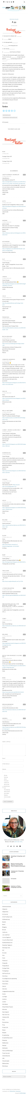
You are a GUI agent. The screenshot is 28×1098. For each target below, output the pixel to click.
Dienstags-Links (6, 947)
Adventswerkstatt (6, 906)
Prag (3, 1024)
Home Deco (5, 983)
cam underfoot (5, 934)
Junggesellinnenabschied (8, 991)
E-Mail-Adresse (6, 763)
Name (4, 758)
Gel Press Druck (6, 973)
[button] (4, 111)
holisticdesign (23, 1093)
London (4, 1001)
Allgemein (4, 909)
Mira (4, 677)
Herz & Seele (5, 981)
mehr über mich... (18, 841)
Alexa (4, 535)
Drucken (4, 952)
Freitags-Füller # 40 (7, 161)
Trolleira (5, 570)
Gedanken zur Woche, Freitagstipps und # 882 (16, 886)
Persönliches (5, 1022)
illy (3, 259)
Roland (4, 519)
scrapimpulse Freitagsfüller (10, 117)
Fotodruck (4, 960)
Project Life (5, 1027)
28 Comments (5, 122)
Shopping (4, 1040)
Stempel (4, 1045)
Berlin (3, 924)
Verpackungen (5, 1061)
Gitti (4, 201)
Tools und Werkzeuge (7, 1050)
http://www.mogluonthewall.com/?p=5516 (12, 581)
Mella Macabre (7, 410)
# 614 (3, 151)
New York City (5, 1014)
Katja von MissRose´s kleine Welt (12, 656)
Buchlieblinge (7, 336)
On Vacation (13, 878)
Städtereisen (5, 1043)
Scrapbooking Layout (7, 1037)
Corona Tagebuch (6, 937)
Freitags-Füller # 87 (7, 156)
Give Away (4, 976)
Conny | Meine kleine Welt (11, 430)
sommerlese (6, 452)
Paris (3, 1019)
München (4, 1009)
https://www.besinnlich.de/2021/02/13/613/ (13, 692)
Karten (4, 994)
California (4, 932)
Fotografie (4, 963)
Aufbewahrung (6, 919)
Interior (4, 986)
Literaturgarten (8, 588)
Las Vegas (4, 996)
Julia (4, 296)
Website (4, 769)
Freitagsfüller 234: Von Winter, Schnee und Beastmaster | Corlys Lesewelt (13, 605)
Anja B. (4, 391)
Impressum (18, 1091)
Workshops (5, 1066)
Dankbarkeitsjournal (7, 942)
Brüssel (4, 929)
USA (3, 1058)
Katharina (6, 241)
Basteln (4, 922)
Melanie (5, 634)
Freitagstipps (5, 970)
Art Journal (5, 914)
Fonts (3, 958)
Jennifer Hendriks (8, 359)
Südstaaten (5, 1048)
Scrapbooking (5, 1035)
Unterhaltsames (6, 1055)
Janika (4, 276)
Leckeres (4, 999)
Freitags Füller (14, 19)
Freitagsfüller (6, 115)
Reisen (4, 1030)
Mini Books (5, 1004)
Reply (24, 174)
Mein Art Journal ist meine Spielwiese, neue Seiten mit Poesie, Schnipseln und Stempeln (18, 865)
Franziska (5, 317)
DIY (3, 950)
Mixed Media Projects (7, 1006)
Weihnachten (5, 1063)
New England (5, 1012)
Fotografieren (5, 965)
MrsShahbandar (7, 704)
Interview (4, 988)
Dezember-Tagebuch (7, 945)
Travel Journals (6, 1053)
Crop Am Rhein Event (7, 940)
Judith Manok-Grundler (10, 174)
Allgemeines (5, 911)
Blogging (4, 927)
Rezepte (4, 1032)
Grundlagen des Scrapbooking (9, 978)
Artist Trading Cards (7, 916)
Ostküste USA (5, 1017)
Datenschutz (12, 1091)
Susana (4, 479)
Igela (4, 500)
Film (3, 955)
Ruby (4, 555)
